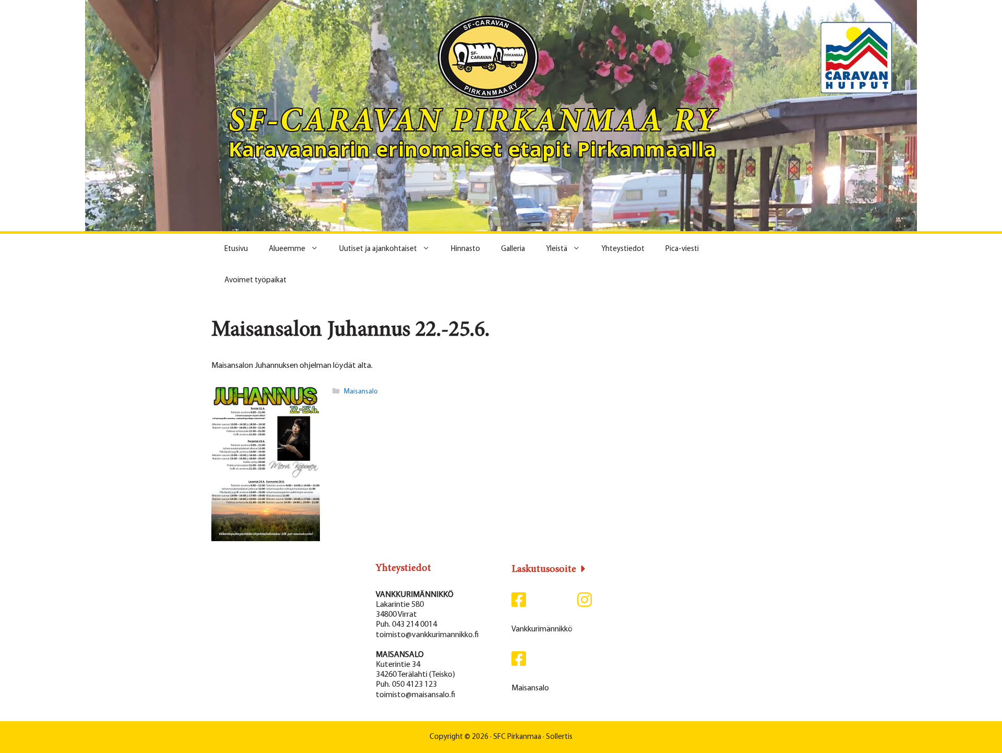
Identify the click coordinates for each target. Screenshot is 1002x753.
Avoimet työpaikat (255, 280)
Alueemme (287, 249)
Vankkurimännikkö (541, 629)
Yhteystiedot (623, 249)
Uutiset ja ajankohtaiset (378, 249)
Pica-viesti (682, 249)
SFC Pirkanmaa (517, 737)
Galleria (513, 249)
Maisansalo (361, 391)
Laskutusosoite (543, 569)
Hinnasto (465, 249)
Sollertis (559, 737)
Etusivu (236, 249)
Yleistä (556, 249)
